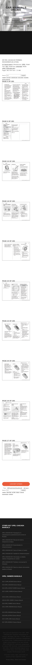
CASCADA (19, 66)
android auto (14, 77)
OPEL (23, 64)
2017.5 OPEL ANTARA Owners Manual (11, 581)
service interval (6, 79)
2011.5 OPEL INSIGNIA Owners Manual (12, 606)
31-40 (17, 488)
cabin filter (8, 492)
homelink (26, 77)
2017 (7, 66)
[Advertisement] (16, 43)
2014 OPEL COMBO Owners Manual (11, 603)
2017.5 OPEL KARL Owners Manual (11, 619)
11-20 (11, 488)
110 (24, 488)
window (11, 494)
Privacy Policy (10, 659)
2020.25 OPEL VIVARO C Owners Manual (12, 600)
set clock (8, 77)
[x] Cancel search (7, 64)
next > (27, 488)
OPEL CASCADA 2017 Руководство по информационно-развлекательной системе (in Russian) (14, 534)
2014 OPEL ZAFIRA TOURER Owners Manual (13, 588)
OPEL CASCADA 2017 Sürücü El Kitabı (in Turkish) (14, 550)
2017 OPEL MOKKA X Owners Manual (11, 622)
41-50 (20, 488)
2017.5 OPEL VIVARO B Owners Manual (12, 591)
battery (17, 492)
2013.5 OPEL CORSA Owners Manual (11, 596)
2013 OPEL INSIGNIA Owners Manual (11, 612)
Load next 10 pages (16, 484)
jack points (20, 77)
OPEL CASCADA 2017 (8, 68)
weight (4, 77)
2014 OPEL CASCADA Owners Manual (11, 584)
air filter (14, 492)
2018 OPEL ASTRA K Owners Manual (11, 615)
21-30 (14, 488)
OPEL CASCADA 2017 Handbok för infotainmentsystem (15, 553)
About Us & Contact (20, 659)
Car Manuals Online (16, 9)
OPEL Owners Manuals (12, 576)
